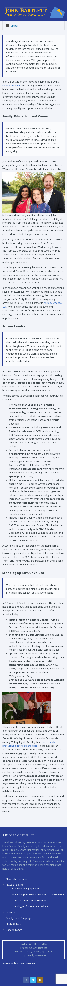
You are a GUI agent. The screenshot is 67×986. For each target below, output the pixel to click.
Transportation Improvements (29, 900)
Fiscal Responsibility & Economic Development (38, 894)
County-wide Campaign (18, 918)
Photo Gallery (13, 923)
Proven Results (14, 884)
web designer (28, 963)
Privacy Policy (10, 963)
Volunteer (11, 912)
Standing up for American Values (30, 906)
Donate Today (14, 929)
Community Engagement (26, 888)
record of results (11, 85)
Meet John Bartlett (16, 878)
